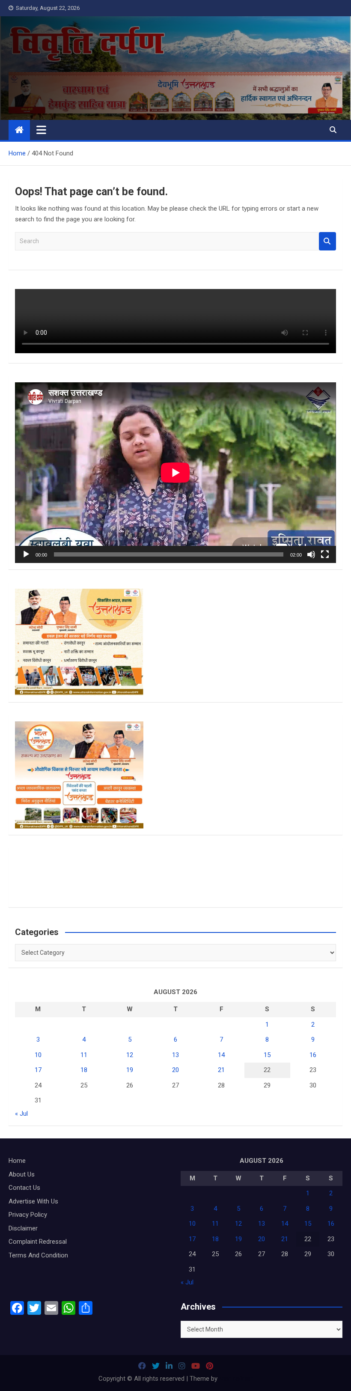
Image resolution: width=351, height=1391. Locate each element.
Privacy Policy (28, 1214)
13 (175, 1055)
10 (38, 1055)
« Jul (21, 1113)
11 (83, 1055)
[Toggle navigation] (41, 130)
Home (17, 1161)
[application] (175, 472)
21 (221, 1070)
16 (312, 1055)
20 (175, 1070)
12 (129, 1055)
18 (83, 1070)
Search (327, 241)
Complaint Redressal (38, 1241)
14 (221, 1055)
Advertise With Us (33, 1201)
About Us (22, 1174)
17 (38, 1070)
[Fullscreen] (325, 554)
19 (129, 1070)
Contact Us (24, 1187)
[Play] (26, 554)
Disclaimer (23, 1228)
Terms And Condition (38, 1255)
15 (267, 1055)
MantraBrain (236, 1378)
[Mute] (311, 554)
